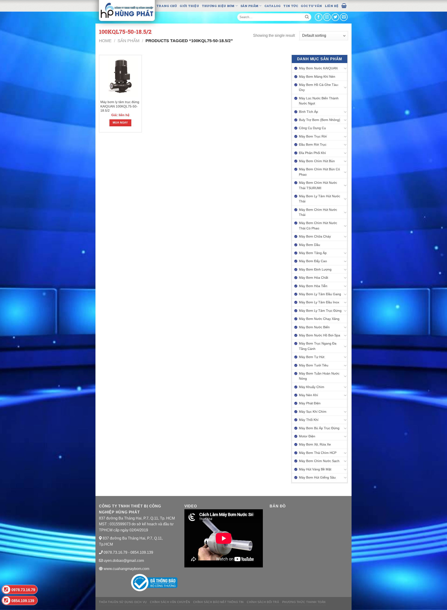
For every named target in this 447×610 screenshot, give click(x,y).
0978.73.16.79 (23, 590)
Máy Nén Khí (308, 395)
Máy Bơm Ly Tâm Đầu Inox (319, 302)
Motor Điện (307, 436)
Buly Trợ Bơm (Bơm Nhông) (319, 120)
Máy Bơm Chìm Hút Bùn (317, 161)
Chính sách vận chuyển (170, 602)
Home (105, 40)
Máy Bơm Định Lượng (315, 269)
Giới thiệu (189, 6)
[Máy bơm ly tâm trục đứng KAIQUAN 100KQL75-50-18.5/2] (120, 76)
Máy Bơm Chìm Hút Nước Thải (318, 212)
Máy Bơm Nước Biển (314, 327)
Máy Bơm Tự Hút (311, 357)
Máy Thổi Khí (308, 420)
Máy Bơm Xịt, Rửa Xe (315, 444)
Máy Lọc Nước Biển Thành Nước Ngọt (319, 100)
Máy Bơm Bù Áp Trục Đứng (319, 428)
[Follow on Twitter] (335, 17)
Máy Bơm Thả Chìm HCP (317, 453)
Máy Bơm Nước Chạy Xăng (319, 319)
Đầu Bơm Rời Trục (312, 144)
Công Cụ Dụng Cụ (312, 128)
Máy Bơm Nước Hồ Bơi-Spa (319, 335)
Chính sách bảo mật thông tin (218, 602)
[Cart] (344, 5)
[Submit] (307, 17)
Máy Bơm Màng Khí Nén (317, 76)
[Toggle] (345, 68)
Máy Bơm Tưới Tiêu (313, 365)
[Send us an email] (344, 17)
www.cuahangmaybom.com (126, 569)
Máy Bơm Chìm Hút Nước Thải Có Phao (318, 225)
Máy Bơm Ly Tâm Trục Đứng (320, 310)
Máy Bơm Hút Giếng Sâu (317, 477)
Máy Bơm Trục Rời (313, 136)
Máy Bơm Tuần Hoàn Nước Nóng (319, 376)
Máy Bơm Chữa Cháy (315, 236)
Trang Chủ (166, 6)
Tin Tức (290, 6)
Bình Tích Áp (308, 112)
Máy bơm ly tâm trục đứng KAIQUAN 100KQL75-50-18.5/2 (119, 106)
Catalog (272, 6)
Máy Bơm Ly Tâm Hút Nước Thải (319, 198)
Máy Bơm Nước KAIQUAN (318, 68)
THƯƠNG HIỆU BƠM (218, 6)
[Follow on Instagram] (327, 17)
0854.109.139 (22, 601)
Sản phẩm (249, 6)
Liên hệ (332, 6)
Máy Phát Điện (310, 403)
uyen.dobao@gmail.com (124, 561)
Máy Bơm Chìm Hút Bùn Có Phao (319, 171)
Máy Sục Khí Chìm (312, 411)
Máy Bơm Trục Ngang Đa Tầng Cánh (317, 346)
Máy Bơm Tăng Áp (313, 253)
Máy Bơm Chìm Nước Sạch (319, 461)
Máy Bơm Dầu (309, 245)
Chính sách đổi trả (263, 602)
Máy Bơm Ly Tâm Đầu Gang (320, 294)
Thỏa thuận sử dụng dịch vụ (123, 602)
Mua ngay (120, 122)
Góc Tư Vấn (311, 6)
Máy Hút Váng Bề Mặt (315, 469)
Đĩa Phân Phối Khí (312, 153)
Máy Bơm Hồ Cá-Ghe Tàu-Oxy (319, 87)
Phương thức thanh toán (304, 602)
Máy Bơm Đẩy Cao (313, 261)
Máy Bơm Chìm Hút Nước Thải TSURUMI (318, 185)
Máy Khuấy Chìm (311, 387)
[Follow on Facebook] (318, 17)
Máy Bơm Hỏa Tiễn (313, 286)
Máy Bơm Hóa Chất (313, 277)
